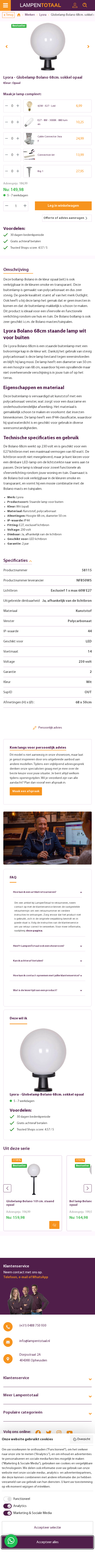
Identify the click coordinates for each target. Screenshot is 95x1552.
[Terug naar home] (20, 15)
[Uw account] (75, 5)
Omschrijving (16, 270)
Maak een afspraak (25, 791)
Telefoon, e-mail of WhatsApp (25, 1277)
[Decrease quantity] (6, 206)
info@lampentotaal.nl (34, 1341)
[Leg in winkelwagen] (54, 1225)
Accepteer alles (47, 1542)
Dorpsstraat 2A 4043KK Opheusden (33, 1357)
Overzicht (83, 1439)
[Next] (88, 46)
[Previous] (6, 46)
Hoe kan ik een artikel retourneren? (34, 892)
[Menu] (5, 5)
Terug (9, 15)
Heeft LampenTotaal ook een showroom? (38, 946)
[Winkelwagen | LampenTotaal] (92, 3)
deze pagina (34, 930)
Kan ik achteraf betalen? (28, 961)
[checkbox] (16, 1499)
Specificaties (15, 560)
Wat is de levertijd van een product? (35, 990)
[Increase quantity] (25, 206)
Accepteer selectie (47, 1527)
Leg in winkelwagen (63, 206)
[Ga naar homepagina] (45, 5)
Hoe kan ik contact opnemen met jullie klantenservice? (46, 975)
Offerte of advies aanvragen (64, 218)
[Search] (85, 5)
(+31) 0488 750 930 (32, 1325)
